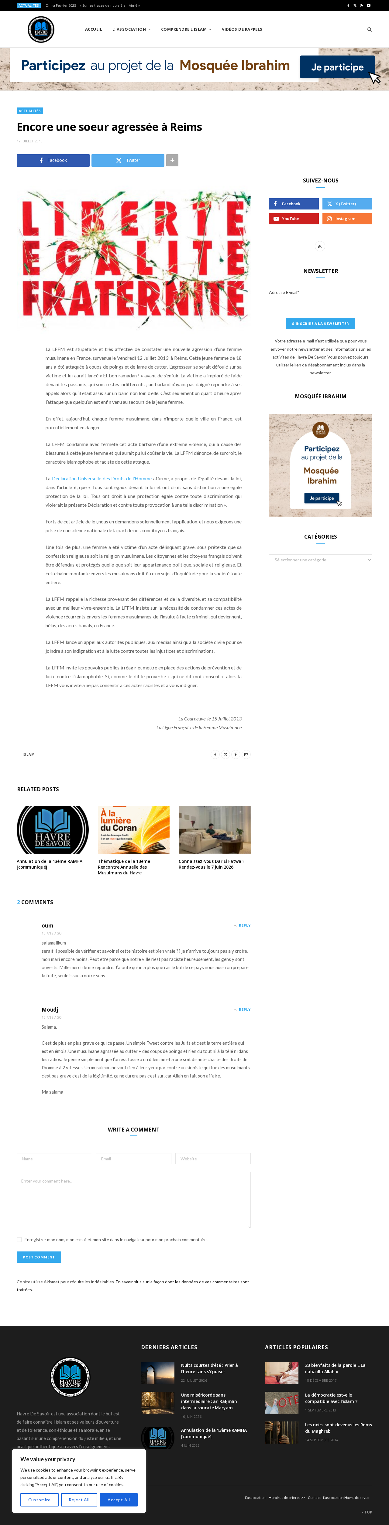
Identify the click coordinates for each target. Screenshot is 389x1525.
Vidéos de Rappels (242, 29)
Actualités (30, 110)
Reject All (79, 1499)
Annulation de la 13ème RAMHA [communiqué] (49, 864)
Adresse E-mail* (284, 292)
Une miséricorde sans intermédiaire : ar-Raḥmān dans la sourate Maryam (209, 1401)
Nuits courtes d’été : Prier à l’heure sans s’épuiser (209, 1368)
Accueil (93, 29)
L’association (255, 1497)
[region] (79, 1481)
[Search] (367, 29)
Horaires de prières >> (287, 1497)
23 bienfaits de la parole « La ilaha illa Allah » (335, 1368)
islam (28, 754)
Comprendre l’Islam (184, 29)
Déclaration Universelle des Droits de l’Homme (102, 478)
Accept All (119, 1499)
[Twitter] (23, 382)
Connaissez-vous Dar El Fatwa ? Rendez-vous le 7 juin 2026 (211, 864)
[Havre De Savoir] (41, 29)
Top (367, 1512)
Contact (314, 1497)
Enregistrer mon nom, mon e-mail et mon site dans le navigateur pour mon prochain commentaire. (116, 1239)
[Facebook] (23, 367)
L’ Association (129, 29)
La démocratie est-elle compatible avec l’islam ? (331, 1398)
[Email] (23, 413)
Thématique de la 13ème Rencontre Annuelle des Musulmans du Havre (124, 867)
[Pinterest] (23, 398)
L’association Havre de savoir (346, 1497)
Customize (39, 1499)
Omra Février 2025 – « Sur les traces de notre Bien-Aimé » (93, 5)
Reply (245, 925)
